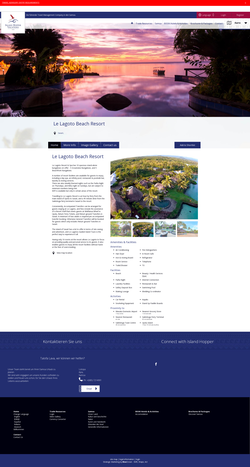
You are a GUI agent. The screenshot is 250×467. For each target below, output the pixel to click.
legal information (127, 459)
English (16, 416)
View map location (64, 253)
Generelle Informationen (98, 427)
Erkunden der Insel (96, 424)
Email (89, 388)
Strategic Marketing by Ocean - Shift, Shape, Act (125, 462)
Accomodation (141, 414)
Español (17, 422)
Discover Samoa (195, 414)
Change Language (21, 414)
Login (51, 414)
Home (54, 145)
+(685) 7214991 (94, 380)
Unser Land (93, 414)
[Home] (132, 23)
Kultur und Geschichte (97, 416)
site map (113, 459)
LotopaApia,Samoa (82, 372)
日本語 (16, 419)
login (138, 459)
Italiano (16, 424)
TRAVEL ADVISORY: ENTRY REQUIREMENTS (20, 2)
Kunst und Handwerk (96, 422)
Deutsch (17, 427)
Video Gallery (55, 416)
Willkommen (18, 429)
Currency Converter (57, 419)
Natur (90, 419)
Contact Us (18, 437)
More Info (70, 145)
